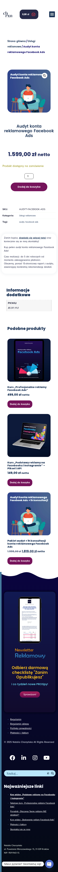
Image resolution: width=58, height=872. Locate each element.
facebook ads (31, 222)
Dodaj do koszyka (29, 187)
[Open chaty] (49, 864)
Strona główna (16, 41)
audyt (21, 222)
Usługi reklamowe (27, 215)
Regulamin (15, 719)
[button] (52, 14)
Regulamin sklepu (19, 724)
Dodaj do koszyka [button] (20, 404)
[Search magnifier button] (52, 773)
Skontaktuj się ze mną (20, 829)
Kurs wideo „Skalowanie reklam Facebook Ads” (32, 820)
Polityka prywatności (21, 728)
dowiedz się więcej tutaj (32, 237)
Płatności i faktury (18, 824)
